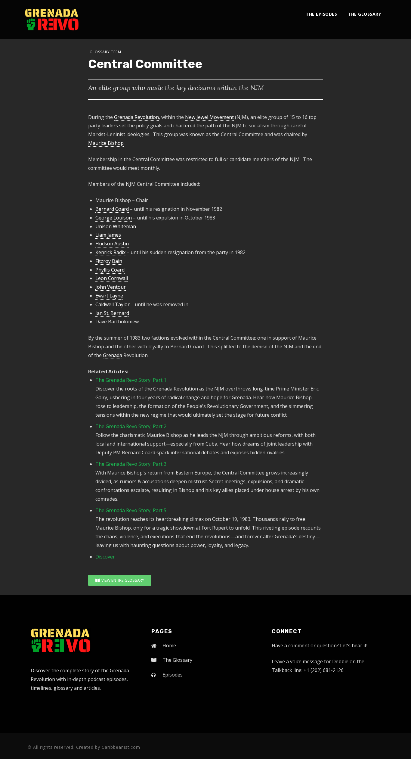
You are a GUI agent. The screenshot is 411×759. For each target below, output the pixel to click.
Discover (105, 556)
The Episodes (321, 14)
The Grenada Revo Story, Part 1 (130, 380)
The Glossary (364, 14)
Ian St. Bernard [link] (112, 313)
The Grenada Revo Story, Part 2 (130, 426)
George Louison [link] (113, 217)
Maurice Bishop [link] (106, 143)
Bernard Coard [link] (112, 209)
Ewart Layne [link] (109, 295)
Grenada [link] (112, 355)
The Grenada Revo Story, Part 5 (130, 510)
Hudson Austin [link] (112, 243)
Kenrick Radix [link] (110, 252)
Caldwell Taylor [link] (112, 304)
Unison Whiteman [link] (115, 226)
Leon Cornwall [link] (111, 278)
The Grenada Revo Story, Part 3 (130, 464)
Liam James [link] (108, 235)
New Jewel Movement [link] (209, 117)
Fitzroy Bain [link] (108, 261)
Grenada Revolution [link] (136, 117)
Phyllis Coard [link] (110, 269)
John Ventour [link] (110, 287)
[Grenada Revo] (52, 19)
